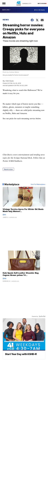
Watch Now (41, 3)
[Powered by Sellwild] (42, 316)
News (6, 20)
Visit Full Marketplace (38, 184)
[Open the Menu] (4, 3)
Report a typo (8, 169)
